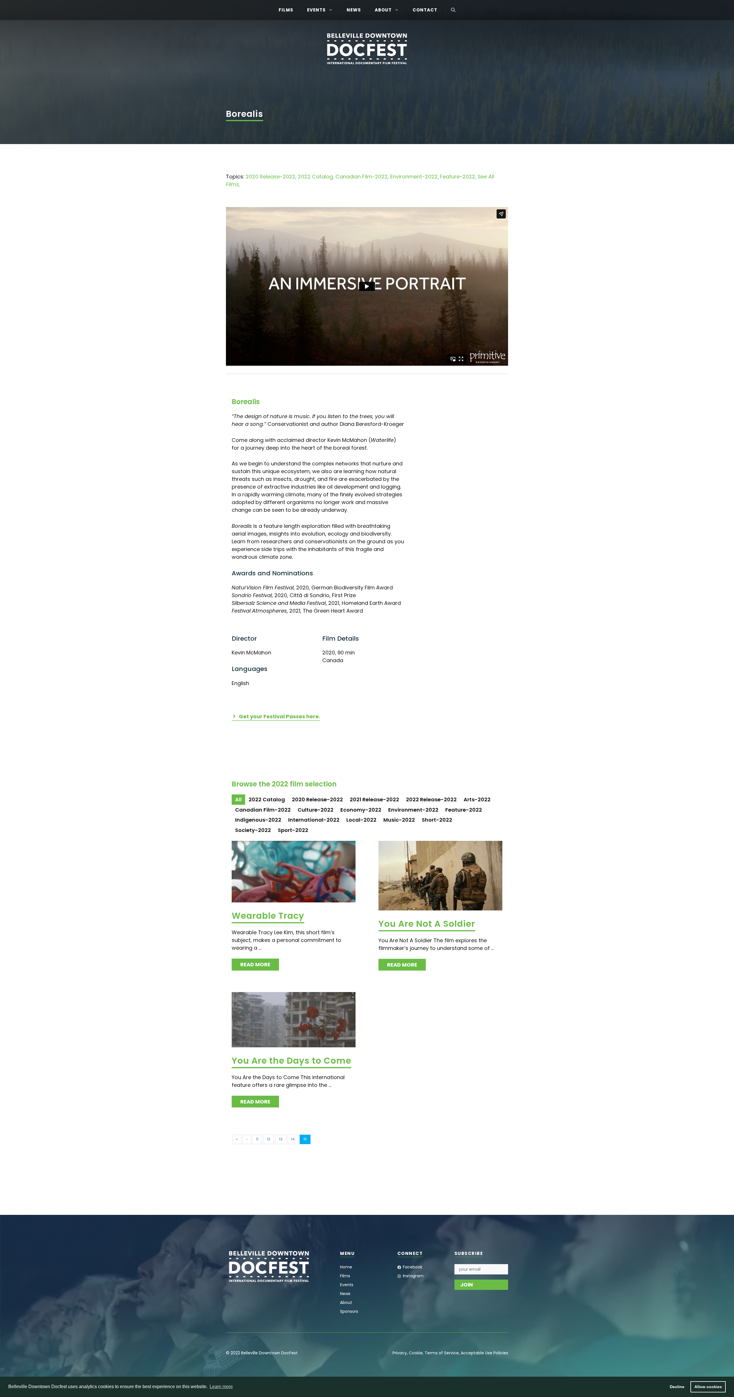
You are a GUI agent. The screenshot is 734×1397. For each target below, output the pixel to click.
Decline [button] (677, 1386)
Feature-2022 (457, 176)
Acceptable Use (476, 1353)
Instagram (413, 1276)
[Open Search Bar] (453, 10)
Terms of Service (442, 1353)
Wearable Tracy (268, 916)
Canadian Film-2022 (361, 176)
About (383, 10)
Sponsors (349, 1311)
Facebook (412, 1267)
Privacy (400, 1353)
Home (346, 1267)
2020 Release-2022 (270, 176)
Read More (255, 964)
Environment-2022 (414, 176)
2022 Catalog (315, 176)
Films (286, 10)
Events (316, 10)
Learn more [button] (221, 1386)
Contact (425, 10)
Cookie (416, 1353)
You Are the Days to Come (291, 1060)
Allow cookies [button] (708, 1386)
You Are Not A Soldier (426, 924)
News (354, 10)
